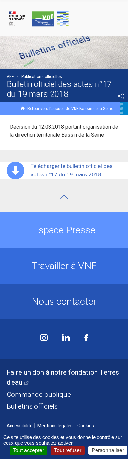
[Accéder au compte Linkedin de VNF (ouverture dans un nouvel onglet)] (66, 338)
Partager (121, 95)
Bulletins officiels (32, 406)
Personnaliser (108, 450)
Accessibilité (19, 425)
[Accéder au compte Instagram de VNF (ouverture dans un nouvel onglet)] (44, 338)
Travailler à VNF (64, 265)
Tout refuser (67, 450)
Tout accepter (28, 450)
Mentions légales (55, 425)
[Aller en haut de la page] (64, 197)
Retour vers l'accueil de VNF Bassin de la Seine (70, 108)
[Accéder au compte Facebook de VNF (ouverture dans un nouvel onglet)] (86, 338)
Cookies (85, 425)
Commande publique (39, 394)
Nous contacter (64, 301)
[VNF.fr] (64, 19)
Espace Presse (64, 230)
